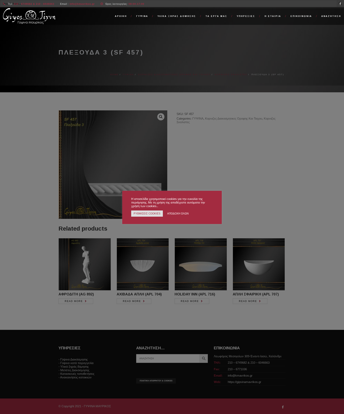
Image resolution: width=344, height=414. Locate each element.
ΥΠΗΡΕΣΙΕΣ (246, 16)
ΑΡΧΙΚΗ (121, 16)
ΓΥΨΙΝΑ (142, 16)
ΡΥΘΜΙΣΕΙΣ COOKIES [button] (147, 213)
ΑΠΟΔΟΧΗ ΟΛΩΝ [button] (178, 213)
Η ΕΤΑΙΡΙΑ (273, 16)
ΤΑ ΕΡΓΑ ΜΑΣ (216, 16)
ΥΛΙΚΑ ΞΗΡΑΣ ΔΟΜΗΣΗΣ (176, 16)
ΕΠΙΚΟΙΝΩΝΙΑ (301, 16)
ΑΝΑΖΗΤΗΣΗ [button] (331, 16)
